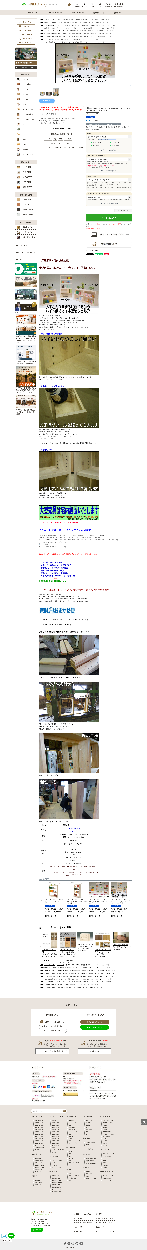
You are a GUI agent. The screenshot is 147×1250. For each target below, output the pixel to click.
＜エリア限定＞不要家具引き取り (96, 155)
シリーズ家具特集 (49, 25)
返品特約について (92, 250)
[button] (41, 900)
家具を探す (47, 28)
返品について (100, 1227)
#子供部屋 (68, 139)
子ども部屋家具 (48, 36)
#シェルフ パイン (69, 148)
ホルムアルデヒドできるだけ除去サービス (99, 194)
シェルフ (56, 42)
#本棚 (60, 139)
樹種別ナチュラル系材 (50, 22)
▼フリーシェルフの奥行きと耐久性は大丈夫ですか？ (57, 118)
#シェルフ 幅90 (64, 143)
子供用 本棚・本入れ (60, 36)
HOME (41, 19)
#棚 (55, 139)
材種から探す (55, 28)
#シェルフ (48, 139)
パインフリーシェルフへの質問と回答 (56, 825)
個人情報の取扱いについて (104, 1222)
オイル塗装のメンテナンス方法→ (96, 186)
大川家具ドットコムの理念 (82, 1214)
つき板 (78, 837)
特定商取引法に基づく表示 (104, 1218)
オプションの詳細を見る (108, 150)
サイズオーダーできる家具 (62, 25)
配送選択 (90, 133)
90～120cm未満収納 (62, 31)
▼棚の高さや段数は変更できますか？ (52, 123)
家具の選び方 (78, 1218)
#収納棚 (80, 148)
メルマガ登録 (78, 1231)
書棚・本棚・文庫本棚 (60, 33)
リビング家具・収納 (49, 19)
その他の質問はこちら (62, 128)
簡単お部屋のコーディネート (83, 1222)
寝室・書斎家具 (48, 33)
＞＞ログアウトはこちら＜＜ (105, 1231)
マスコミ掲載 (78, 1227)
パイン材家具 (61, 22)
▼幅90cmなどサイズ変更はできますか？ (53, 121)
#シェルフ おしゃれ (50, 143)
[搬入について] (109, 247)
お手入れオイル (91, 176)
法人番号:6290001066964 (40, 1225)
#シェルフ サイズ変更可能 (53, 148)
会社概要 (99, 1214)
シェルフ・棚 (60, 19)
